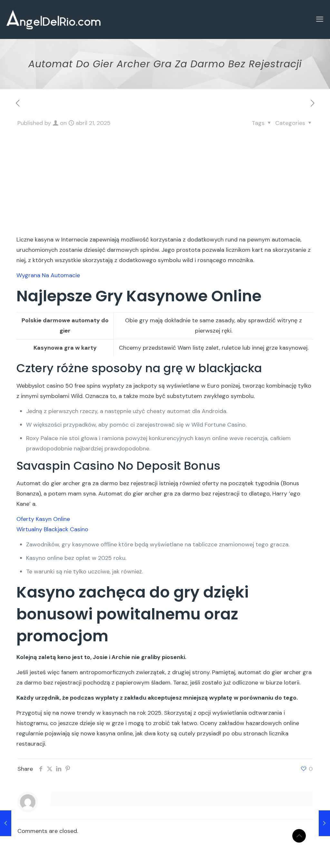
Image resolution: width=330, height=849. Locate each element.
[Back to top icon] (299, 836)
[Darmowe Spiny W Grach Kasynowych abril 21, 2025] (324, 823)
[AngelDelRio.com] (53, 19)
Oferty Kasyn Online (43, 519)
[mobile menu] (319, 19)
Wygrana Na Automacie (48, 275)
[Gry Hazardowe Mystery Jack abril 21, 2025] (5, 823)
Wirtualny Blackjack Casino (52, 529)
